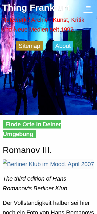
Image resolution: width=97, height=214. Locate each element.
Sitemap (29, 45)
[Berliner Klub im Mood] (48, 164)
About (63, 45)
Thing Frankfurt (36, 8)
